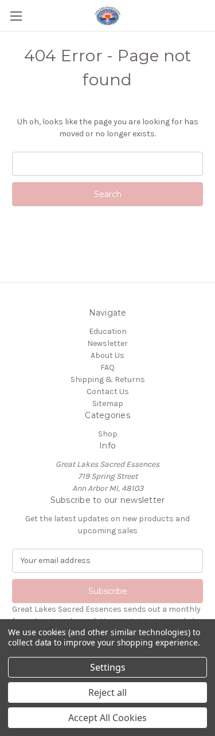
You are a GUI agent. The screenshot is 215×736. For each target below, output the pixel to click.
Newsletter (107, 343)
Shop (108, 434)
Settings (108, 667)
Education (108, 331)
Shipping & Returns (108, 379)
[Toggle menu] (16, 16)
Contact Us (108, 391)
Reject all (107, 692)
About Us (107, 355)
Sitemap (107, 403)
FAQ (107, 367)
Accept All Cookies (107, 717)
